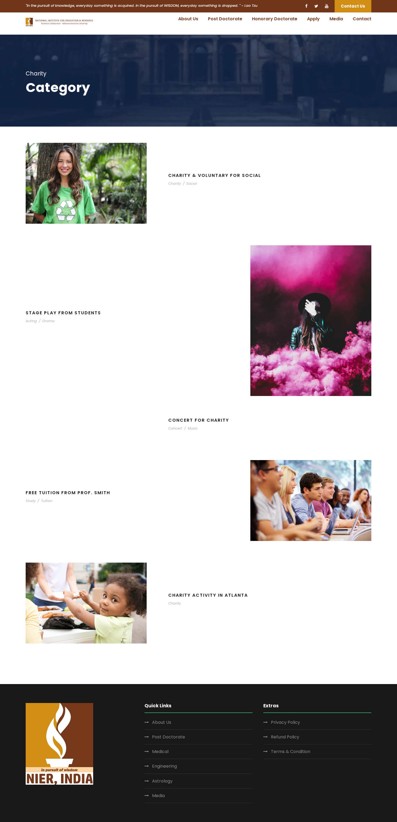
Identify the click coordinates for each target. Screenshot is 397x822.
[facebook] (306, 6)
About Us (188, 19)
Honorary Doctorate (274, 19)
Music (193, 428)
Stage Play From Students (63, 313)
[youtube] (326, 6)
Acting (31, 320)
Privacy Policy (285, 722)
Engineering (164, 766)
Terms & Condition (290, 751)
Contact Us (353, 6)
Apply (313, 19)
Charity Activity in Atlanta (208, 595)
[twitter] (316, 6)
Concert (175, 428)
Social (191, 183)
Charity (174, 183)
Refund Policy (285, 737)
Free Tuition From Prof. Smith (68, 493)
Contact (362, 19)
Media (336, 19)
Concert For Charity (198, 420)
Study (31, 500)
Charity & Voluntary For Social (214, 175)
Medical (160, 751)
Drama (48, 320)
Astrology (162, 781)
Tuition (46, 500)
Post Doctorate (225, 19)
